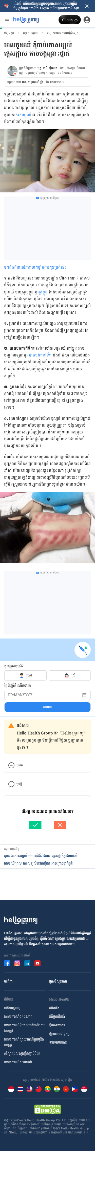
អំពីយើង (54, 1008)
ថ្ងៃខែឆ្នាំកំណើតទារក (17, 685)
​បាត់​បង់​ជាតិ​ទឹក (40, 355)
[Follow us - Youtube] (37, 963)
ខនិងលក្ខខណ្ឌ (13, 1008)
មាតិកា (8, 981)
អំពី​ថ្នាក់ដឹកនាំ (57, 1016)
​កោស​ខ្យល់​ (22, 114)
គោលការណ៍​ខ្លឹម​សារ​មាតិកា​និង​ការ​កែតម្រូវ (24, 1028)
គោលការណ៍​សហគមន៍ (18, 1062)
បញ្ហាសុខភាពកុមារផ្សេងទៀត (62, 32)
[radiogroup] (47, 675)
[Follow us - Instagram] (17, 963)
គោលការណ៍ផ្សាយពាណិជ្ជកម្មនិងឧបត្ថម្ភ (24, 1042)
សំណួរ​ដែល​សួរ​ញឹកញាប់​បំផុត (22, 1053)
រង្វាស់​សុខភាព (58, 981)
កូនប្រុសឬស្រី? (13, 666)
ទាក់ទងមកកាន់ (58, 1042)
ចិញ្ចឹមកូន (9, 32)
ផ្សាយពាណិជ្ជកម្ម (59, 1034)
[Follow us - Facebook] (7, 963)
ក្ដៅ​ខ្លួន (42, 292)
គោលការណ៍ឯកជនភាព (18, 1016)
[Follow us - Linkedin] (27, 963)
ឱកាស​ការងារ (57, 1025)
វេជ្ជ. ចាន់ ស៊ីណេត (47, 68)
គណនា (47, 707)
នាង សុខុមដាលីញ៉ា (32, 82)
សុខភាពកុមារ (30, 32)
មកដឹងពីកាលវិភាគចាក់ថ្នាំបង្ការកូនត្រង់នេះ (35, 267)
